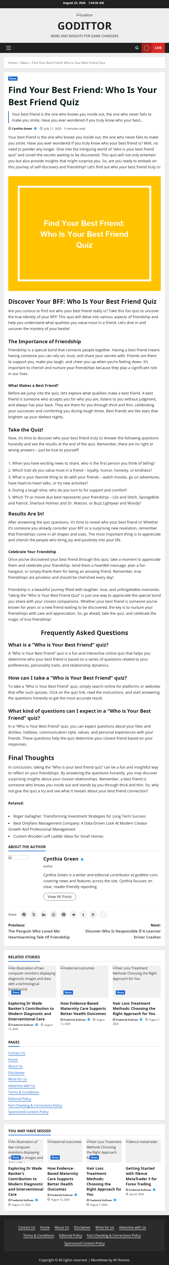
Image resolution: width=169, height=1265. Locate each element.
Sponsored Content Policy (28, 1112)
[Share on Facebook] (24, 914)
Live (158, 47)
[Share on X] (34, 914)
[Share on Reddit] (73, 914)
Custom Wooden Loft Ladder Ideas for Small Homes (58, 836)
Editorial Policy (19, 1098)
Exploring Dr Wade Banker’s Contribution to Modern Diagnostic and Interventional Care (31, 1011)
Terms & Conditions (23, 1092)
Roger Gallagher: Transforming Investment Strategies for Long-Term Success (79, 816)
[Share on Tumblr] (83, 914)
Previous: (39, 931)
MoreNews (99, 1260)
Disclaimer (16, 1072)
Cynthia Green (22, 128)
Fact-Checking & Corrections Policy (35, 1105)
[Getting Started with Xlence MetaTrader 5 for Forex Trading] (143, 1151)
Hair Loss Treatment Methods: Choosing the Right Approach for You (134, 1008)
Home (13, 1059)
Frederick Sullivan (22, 1025)
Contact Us (16, 1053)
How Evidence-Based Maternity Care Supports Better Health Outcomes (83, 1008)
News (12, 78)
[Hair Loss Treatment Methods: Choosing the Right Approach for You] (137, 982)
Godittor (85, 26)
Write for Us (17, 1079)
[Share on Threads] (93, 914)
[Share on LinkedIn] (44, 914)
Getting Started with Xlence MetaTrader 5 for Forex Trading (141, 1176)
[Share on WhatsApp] (54, 914)
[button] (8, 48)
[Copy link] (103, 914)
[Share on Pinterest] (63, 914)
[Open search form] (136, 48)
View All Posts (60, 896)
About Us (15, 1066)
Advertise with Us (21, 1085)
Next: (123, 931)
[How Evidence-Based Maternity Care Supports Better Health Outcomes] (84, 982)
